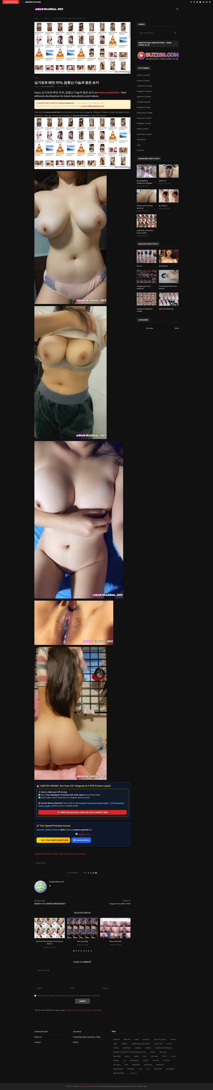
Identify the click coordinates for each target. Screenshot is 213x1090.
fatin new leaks (115, 941)
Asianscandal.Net (108, 92)
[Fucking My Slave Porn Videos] (169, 276)
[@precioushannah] (169, 299)
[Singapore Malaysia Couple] (146, 299)
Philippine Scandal (144, 123)
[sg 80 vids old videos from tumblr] (146, 220)
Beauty (173, 1039)
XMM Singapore (118, 1073)
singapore (136, 1065)
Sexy (126, 1065)
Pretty (164, 1056)
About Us (38, 1037)
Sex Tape (156, 1060)
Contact (37, 1042)
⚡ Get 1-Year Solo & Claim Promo (53, 840)
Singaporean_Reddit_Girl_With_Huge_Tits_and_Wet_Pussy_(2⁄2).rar (59, 854)
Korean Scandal (143, 80)
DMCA (75, 1042)
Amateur (116, 1039)
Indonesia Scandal (144, 118)
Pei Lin (139, 266)
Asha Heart (163, 266)
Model (127, 1056)
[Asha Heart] (169, 256)
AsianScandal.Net (85, 1086)
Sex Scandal (134, 1060)
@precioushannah (166, 309)
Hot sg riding (82, 941)
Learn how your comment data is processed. (84, 1010)
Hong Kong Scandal (144, 112)
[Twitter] (191, 2)
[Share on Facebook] (88, 873)
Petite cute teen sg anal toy (145, 206)
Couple (169, 1044)
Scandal (116, 1060)
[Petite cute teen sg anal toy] (146, 195)
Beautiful (146, 1039)
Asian (136, 1039)
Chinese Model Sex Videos (140, 1044)
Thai (147, 1069)
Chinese (124, 1044)
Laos (139, 145)
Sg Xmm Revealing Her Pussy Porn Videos (49, 942)
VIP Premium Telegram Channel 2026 (91, 803)
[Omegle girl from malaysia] (146, 276)
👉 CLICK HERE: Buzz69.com (91, 106)
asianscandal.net (48, 86)
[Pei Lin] (146, 256)
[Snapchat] (206, 2)
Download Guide (41, 1031)
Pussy (46, 18)
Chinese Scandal (143, 75)
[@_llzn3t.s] (169, 195)
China (115, 1044)
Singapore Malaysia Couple (145, 310)
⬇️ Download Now (81, 840)
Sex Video (166, 1060)
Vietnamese (141, 139)
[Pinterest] (197, 2)
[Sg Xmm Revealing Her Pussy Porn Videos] (49, 928)
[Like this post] (86, 873)
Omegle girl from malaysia (144, 287)
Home (36, 18)
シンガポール (133, 1073)
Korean (148, 1048)
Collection (158, 1044)
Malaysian (117, 1056)
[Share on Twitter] (91, 873)
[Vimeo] (210, 2)
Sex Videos (117, 1065)
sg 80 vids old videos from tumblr (145, 231)
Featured (140, 150)
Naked (136, 1056)
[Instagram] (194, 2)
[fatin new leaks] (115, 928)
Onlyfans (154, 1056)
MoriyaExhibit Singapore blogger (144, 182)
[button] (21, 2)
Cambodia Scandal (144, 134)
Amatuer (127, 1039)
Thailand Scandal (143, 102)
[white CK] (169, 171)
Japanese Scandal (144, 96)
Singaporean (40, 863)
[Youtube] (200, 2)
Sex (125, 1060)
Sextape (146, 1060)
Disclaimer (77, 1031)
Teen (140, 1069)
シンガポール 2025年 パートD (34, 2)
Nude (145, 1056)
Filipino (116, 1048)
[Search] (177, 9)
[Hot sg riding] (82, 928)
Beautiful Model (160, 1039)
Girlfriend (127, 1048)
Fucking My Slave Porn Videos (168, 287)
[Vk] (203, 2)
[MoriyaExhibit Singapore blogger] (146, 171)
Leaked (152, 1052)
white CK (162, 181)
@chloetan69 (83, 797)
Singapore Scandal (144, 91)
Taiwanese (130, 1069)
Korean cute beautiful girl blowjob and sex (129, 1052)
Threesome (158, 1069)
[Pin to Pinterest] (93, 873)
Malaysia (162, 1052)
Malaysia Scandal (143, 107)
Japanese (138, 1048)
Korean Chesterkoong (163, 1048)
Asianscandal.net (66, 103)
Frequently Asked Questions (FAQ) (86, 1037)
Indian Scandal (142, 129)
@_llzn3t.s (163, 205)
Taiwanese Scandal (144, 86)
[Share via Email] (96, 873)
